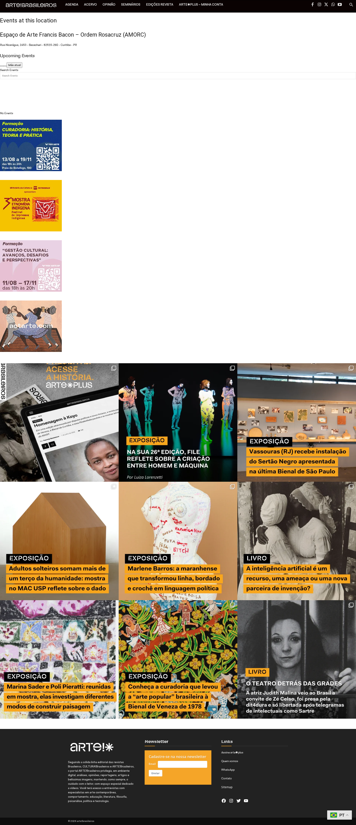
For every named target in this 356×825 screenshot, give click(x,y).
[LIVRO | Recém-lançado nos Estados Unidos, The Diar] (296, 659)
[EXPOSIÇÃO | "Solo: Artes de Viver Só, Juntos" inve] (59, 541)
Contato (226, 778)
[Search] (1, 66)
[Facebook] (312, 5)
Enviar (155, 773)
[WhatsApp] (333, 5)
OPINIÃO (109, 4)
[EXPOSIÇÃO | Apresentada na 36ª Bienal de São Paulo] (296, 422)
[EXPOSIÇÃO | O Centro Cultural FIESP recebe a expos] (178, 422)
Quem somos (229, 761)
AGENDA (71, 4)
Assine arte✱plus (232, 752)
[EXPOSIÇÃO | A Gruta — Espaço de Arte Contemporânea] (59, 659)
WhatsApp (228, 770)
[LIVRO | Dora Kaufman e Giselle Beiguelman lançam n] (296, 541)
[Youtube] (340, 5)
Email (152, 764)
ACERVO (90, 4)
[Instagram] (319, 5)
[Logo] (33, 6)
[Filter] (5, 66)
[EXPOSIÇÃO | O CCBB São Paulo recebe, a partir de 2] (178, 541)
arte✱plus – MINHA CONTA (201, 4)
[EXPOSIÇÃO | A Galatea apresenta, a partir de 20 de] (178, 659)
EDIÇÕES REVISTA (159, 4)
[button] (351, 5)
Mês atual (14, 65)
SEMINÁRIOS (130, 4)
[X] (326, 5)
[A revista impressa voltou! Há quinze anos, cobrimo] (59, 422)
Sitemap (227, 787)
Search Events (9, 70)
